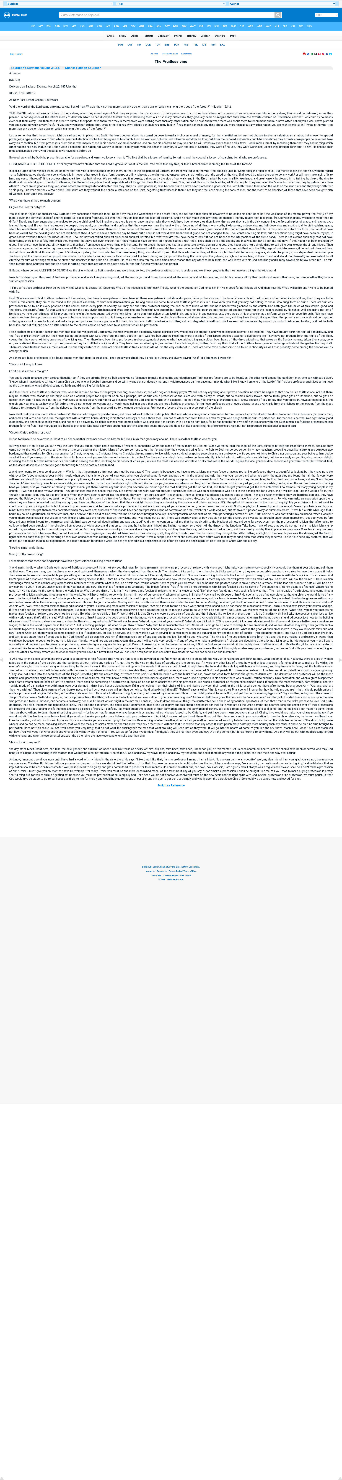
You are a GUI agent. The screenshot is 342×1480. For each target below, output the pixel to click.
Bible (12, 54)
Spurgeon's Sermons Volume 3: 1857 (36, 67)
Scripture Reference (171, 785)
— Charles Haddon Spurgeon (81, 67)
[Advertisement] (171, 815)
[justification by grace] (337, 668)
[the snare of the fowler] (4, 668)
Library (20, 54)
